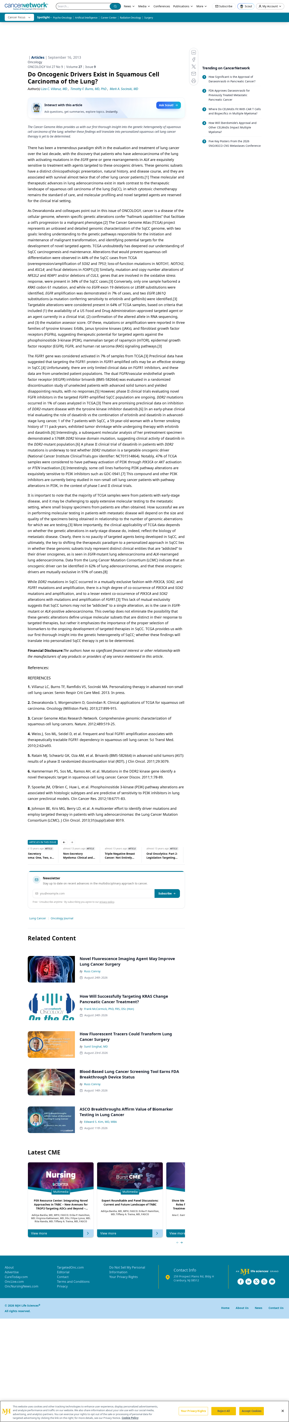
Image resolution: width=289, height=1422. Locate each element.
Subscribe (165, 893)
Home (225, 1308)
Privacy (62, 1286)
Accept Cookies (251, 1411)
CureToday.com (16, 1277)
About (9, 1267)
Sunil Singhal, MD (96, 1046)
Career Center (109, 17)
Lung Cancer (37, 918)
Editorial (63, 1272)
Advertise (12, 1272)
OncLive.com (14, 1281)
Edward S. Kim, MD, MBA (100, 1122)
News (127, 6)
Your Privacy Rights (123, 1277)
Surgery (148, 17)
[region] (144, 1411)
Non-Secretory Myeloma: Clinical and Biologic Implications (78, 856)
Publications (181, 6)
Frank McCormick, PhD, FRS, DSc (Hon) (109, 1009)
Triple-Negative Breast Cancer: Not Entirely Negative (120, 856)
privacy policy (106, 902)
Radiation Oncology (130, 17)
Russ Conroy (92, 971)
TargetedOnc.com (70, 1267)
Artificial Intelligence (86, 17)
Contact (63, 1277)
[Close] (282, 1410)
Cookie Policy (130, 1418)
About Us (242, 1308)
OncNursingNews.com (21, 1286)
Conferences (162, 6)
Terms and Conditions (73, 1281)
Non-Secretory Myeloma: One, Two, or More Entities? (37, 856)
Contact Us (276, 1308)
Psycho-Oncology (62, 17)
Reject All (223, 1411)
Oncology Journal (62, 918)
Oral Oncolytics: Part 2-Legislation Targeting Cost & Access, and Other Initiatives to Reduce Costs (162, 856)
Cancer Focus (16, 17)
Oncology (35, 62)
